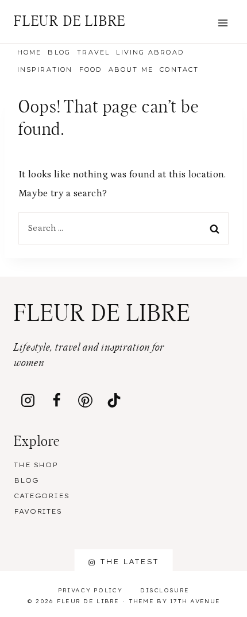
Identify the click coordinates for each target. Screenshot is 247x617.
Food (90, 69)
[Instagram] (28, 400)
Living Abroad (150, 52)
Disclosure (164, 590)
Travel (93, 52)
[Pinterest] (85, 400)
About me (131, 69)
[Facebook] (57, 400)
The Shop (36, 465)
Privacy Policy (90, 590)
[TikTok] (114, 400)
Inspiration (45, 69)
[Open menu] (222, 23)
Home (29, 52)
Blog (59, 52)
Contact (179, 69)
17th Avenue (195, 601)
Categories (42, 496)
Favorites (38, 511)
